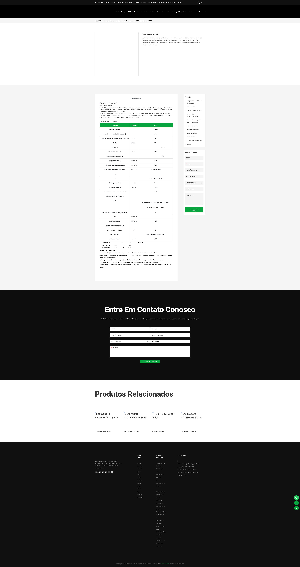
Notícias (140, 480)
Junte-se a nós (140, 471)
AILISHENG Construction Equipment (105, 21)
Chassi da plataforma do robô (160, 526)
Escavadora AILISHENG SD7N (188, 431)
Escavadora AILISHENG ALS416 (131, 431)
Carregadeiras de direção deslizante (160, 543)
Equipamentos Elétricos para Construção (160, 466)
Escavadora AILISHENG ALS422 (103, 431)
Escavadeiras (130, 21)
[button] (205, 11)
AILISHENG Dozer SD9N (158, 431)
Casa (139, 463)
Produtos (121, 21)
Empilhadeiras (160, 520)
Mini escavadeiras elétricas (160, 474)
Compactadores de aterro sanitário (161, 535)
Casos (139, 477)
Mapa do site (165, 564)
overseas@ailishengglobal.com (190, 464)
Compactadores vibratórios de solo (161, 515)
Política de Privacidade (177, 564)
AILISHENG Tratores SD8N (144, 21)
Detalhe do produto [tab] (136, 98)
